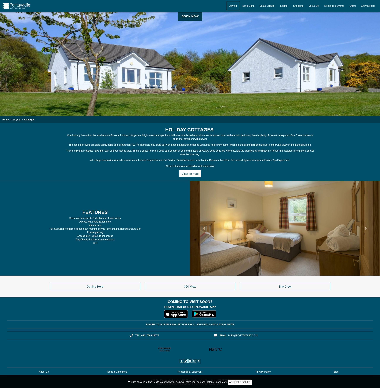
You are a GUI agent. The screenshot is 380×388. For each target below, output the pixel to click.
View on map (190, 173)
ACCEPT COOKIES (240, 382)
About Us (44, 372)
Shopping (298, 6)
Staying (16, 119)
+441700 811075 (150, 335)
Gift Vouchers (368, 6)
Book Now (190, 16)
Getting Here (95, 286)
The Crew (285, 286)
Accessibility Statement (190, 372)
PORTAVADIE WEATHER (190, 349)
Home (5, 119)
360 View (190, 286)
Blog (336, 372)
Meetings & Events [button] (334, 6)
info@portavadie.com (242, 335)
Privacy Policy (263, 372)
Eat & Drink (248, 6)
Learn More (221, 382)
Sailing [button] (284, 6)
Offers (353, 6)
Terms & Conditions (117, 372)
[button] (204, 228)
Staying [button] (233, 6)
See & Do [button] (313, 6)
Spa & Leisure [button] (266, 6)
